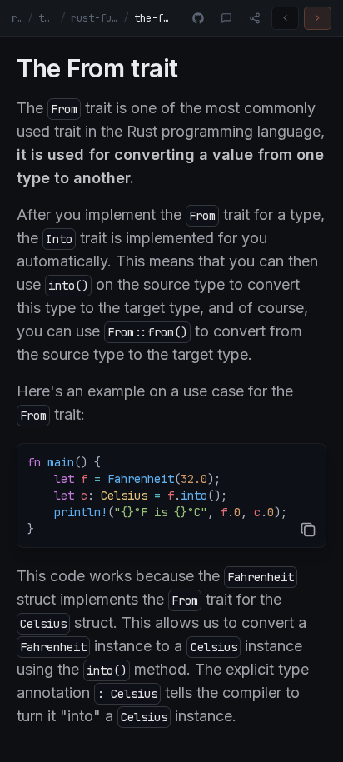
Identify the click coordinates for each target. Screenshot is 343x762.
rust (17, 18)
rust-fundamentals (94, 18)
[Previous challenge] (285, 18)
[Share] (254, 18)
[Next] (317, 18)
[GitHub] (198, 18)
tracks (46, 18)
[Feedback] (226, 18)
